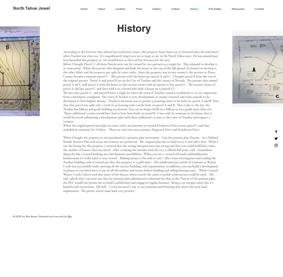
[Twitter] (276, 138)
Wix (70, 216)
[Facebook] (276, 131)
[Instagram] (276, 145)
